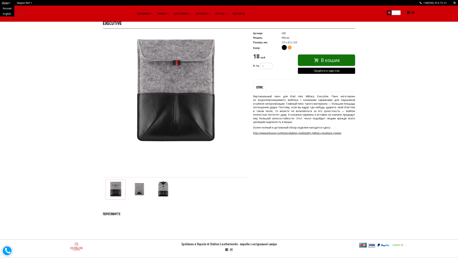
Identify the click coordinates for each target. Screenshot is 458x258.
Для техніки (181, 13)
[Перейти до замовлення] (454, 3)
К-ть (256, 65)
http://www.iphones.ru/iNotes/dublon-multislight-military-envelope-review (297, 133)
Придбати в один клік (327, 70)
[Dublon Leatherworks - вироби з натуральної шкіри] (19, 12)
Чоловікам (143, 13)
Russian (7, 8)
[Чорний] (284, 47)
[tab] (259, 87)
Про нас (220, 13)
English (7, 13)
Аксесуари (202, 13)
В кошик (330, 60)
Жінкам (162, 13)
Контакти (239, 13)
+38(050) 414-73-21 (435, 2)
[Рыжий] (289, 47)
